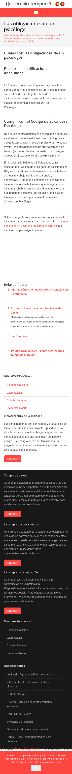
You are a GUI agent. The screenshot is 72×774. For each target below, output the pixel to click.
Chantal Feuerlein (17, 400)
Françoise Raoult (17, 408)
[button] (36, 12)
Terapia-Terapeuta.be (27, 748)
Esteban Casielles (17, 384)
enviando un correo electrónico (39, 225)
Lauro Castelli (15, 392)
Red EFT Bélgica (17, 694)
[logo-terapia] (36, 4)
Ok (36, 767)
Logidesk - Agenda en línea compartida (30, 674)
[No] (67, 762)
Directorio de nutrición (20, 721)
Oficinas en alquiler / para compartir (28, 729)
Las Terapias (19, 336)
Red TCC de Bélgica (19, 714)
